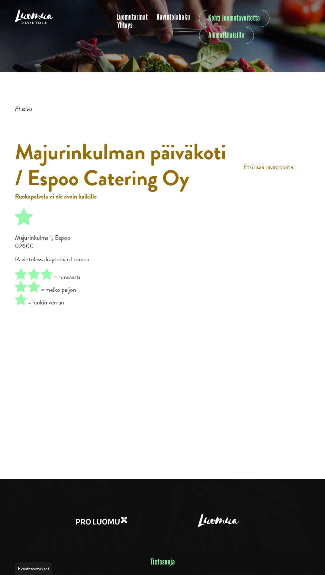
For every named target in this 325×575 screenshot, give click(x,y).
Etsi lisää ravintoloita (268, 167)
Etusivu (23, 109)
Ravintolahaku (173, 17)
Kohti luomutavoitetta (234, 18)
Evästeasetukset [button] (33, 568)
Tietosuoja (162, 562)
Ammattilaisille (226, 35)
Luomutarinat (132, 17)
